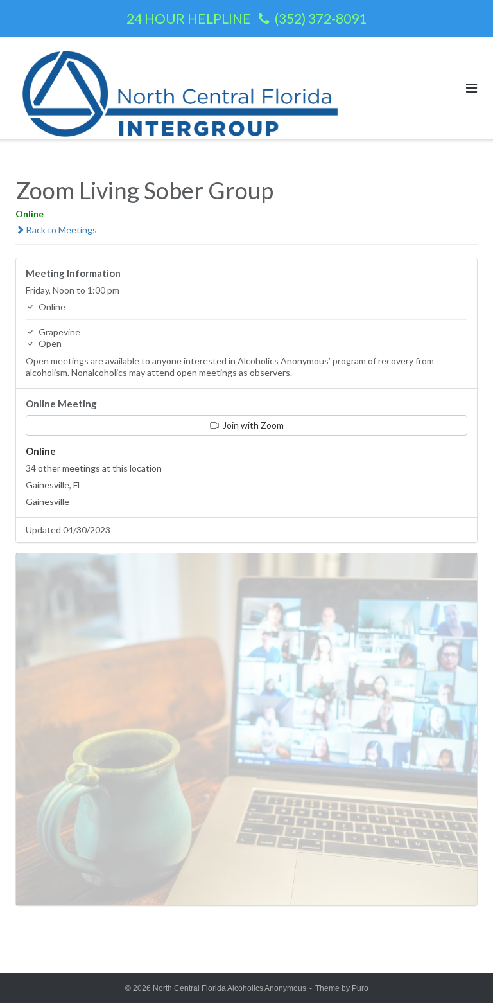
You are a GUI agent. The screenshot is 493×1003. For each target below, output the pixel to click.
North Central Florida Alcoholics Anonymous (229, 988)
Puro (360, 988)
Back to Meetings (60, 229)
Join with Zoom (252, 425)
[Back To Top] (461, 972)
